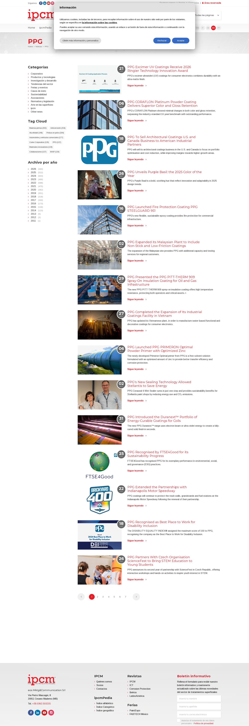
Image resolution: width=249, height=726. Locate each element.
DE (208, 28)
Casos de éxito (38, 91)
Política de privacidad (203, 723)
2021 (37, 186)
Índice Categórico (105, 707)
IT (202, 28)
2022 (37, 183)
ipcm (33, 108)
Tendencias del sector (42, 84)
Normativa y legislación (42, 101)
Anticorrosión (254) (57, 128)
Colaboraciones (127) (37, 152)
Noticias (39, 47)
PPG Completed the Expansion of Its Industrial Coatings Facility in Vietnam (164, 314)
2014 (37, 210)
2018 (37, 196)
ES (213, 28)
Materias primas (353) (38, 128)
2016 (37, 203)
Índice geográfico (105, 710)
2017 (37, 200)
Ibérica (133, 692)
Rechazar (162, 40)
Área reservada (212, 3)
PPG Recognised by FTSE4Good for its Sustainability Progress (157, 454)
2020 (37, 189)
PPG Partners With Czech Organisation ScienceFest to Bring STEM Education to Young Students (159, 561)
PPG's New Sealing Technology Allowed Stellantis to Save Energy (159, 384)
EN (197, 28)
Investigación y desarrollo (43, 80)
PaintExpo (135, 710)
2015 (37, 207)
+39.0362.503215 (41, 703)
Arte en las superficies (42, 105)
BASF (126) (54, 152)
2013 (36, 214)
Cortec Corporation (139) (39, 142)
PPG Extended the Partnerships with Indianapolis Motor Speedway (157, 489)
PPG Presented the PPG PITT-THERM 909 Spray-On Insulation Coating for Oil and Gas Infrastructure (161, 280)
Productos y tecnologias (43, 77)
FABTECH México (139, 714)
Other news (37, 111)
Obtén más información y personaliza (80, 40)
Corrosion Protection (140, 689)
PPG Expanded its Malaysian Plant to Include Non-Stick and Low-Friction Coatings (163, 244)
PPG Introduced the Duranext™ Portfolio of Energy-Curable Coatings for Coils (162, 419)
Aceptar (180, 40)
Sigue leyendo (135, 85)
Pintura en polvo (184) (55, 133)
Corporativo (37, 74)
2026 (37, 169)
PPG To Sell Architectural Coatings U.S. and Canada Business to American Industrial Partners (161, 140)
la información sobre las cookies (99, 22)
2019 (37, 193)
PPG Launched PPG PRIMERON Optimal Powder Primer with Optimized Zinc (160, 349)
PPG (46, 47)
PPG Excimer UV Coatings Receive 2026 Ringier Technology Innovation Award (159, 69)
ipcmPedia (45, 27)
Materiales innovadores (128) (40, 147)
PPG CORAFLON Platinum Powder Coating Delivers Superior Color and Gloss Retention (162, 104)
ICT (131, 685)
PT (219, 28)
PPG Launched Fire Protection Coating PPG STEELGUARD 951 (162, 209)
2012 (36, 217)
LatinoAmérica (137, 696)
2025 (37, 172)
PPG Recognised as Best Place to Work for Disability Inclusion (161, 524)
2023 (37, 179)
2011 (35, 221)
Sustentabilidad (39, 94)
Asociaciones (37, 98)
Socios (99, 685)
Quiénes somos (104, 681)
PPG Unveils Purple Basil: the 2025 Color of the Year (164, 174)
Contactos (101, 689)
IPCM (132, 681)
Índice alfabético (104, 703)
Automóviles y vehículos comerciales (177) (46, 138)
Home (31, 27)
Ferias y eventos (39, 87)
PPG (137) (57, 142)
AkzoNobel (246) (36, 133)
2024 (37, 176)
